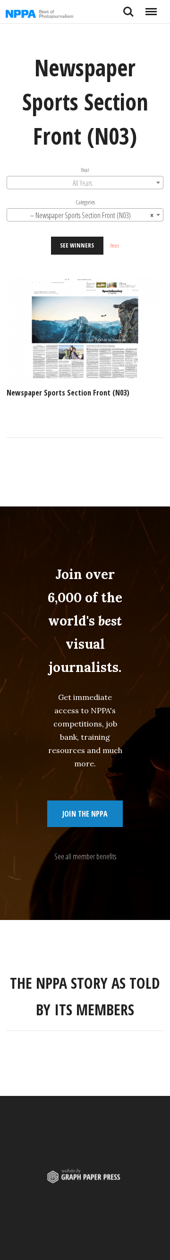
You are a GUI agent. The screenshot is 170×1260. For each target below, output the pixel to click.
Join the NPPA (85, 814)
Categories (85, 202)
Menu (151, 8)
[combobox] (85, 182)
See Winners (77, 245)
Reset (114, 245)
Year (85, 170)
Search (128, 8)
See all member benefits (85, 856)
